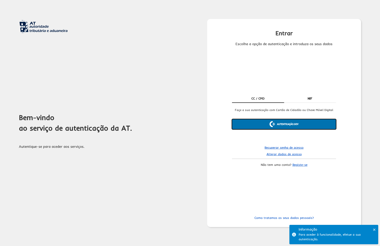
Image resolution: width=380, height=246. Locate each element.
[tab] (258, 99)
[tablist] (284, 99)
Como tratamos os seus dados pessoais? (284, 218)
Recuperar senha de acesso (284, 148)
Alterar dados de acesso (284, 154)
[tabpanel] (284, 124)
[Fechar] (374, 229)
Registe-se (299, 165)
